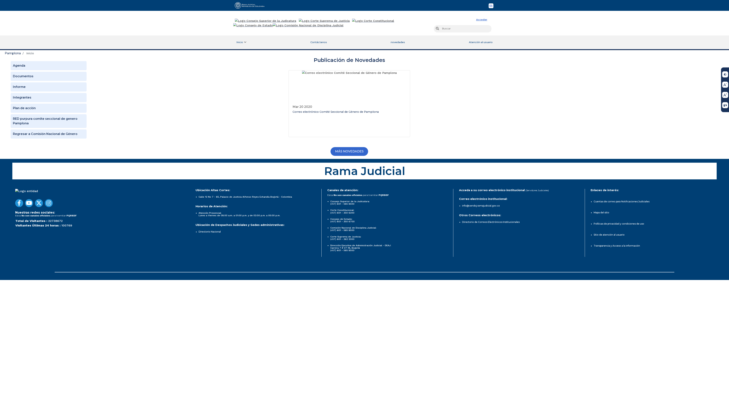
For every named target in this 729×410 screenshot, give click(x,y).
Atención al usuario (481, 42)
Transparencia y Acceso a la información (617, 245)
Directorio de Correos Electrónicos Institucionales (491, 222)
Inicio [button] (239, 42)
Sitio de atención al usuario (609, 234)
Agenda (19, 65)
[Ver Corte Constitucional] (373, 21)
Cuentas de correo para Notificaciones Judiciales (621, 201)
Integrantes (22, 97)
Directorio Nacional (210, 231)
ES (491, 6)
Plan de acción (24, 108)
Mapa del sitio (601, 212)
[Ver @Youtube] (29, 203)
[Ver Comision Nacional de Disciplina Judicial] (308, 25)
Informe (19, 87)
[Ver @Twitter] (39, 203)
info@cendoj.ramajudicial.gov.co (481, 205)
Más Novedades (349, 151)
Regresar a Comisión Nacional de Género (45, 134)
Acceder (481, 19)
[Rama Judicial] (251, 5)
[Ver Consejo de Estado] (253, 25)
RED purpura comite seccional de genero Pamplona (45, 121)
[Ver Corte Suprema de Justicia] (324, 21)
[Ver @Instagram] (49, 203)
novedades (398, 42)
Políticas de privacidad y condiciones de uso (619, 223)
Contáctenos (318, 42)
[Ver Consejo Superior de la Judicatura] (265, 21)
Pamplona (13, 53)
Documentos (23, 76)
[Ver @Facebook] (19, 203)
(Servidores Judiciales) (537, 190)
